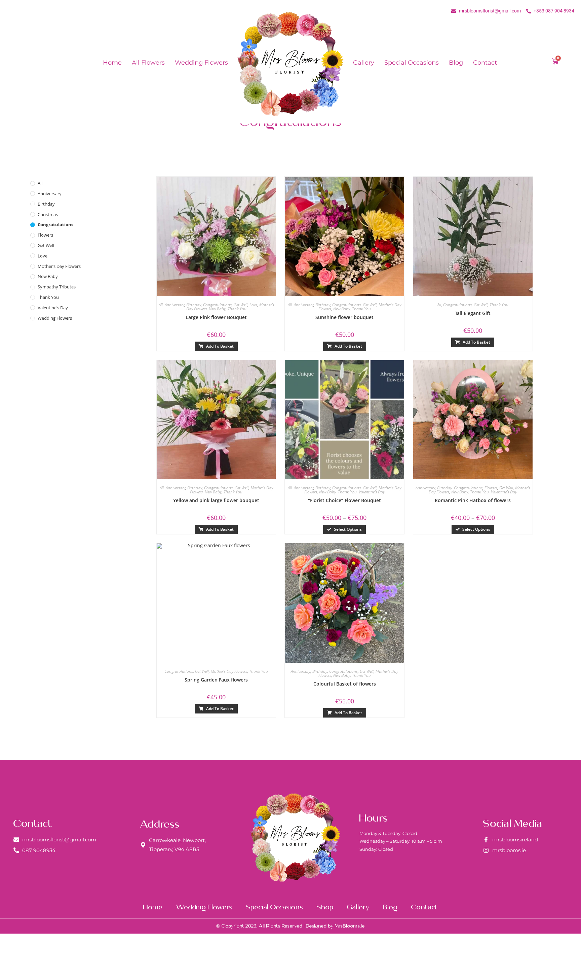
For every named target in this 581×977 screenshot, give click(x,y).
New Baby (48, 276)
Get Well (46, 245)
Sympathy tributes (57, 287)
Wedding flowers (201, 62)
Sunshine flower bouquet (344, 317)
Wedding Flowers (55, 318)
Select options (348, 529)
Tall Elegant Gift (473, 313)
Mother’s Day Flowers (59, 266)
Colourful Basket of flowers (344, 684)
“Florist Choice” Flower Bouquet (344, 500)
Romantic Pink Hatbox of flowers (473, 500)
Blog (456, 62)
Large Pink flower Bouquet (216, 317)
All (40, 183)
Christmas (48, 214)
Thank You (48, 297)
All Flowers (148, 62)
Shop (325, 907)
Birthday (46, 204)
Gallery (363, 62)
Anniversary (50, 193)
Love (42, 256)
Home (112, 62)
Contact (485, 62)
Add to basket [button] (220, 346)
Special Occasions (411, 62)
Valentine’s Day (53, 308)
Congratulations (55, 224)
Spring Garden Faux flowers (216, 679)
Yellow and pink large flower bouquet (216, 500)
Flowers (45, 235)
